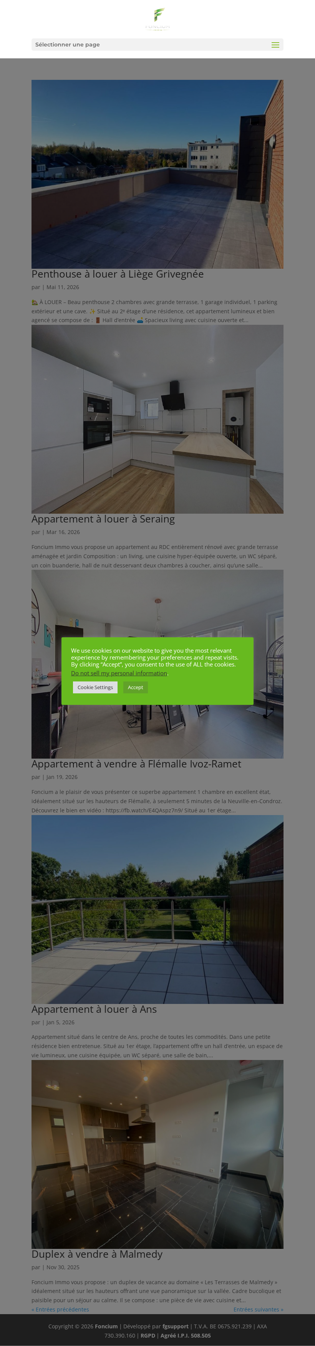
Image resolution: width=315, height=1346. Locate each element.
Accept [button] (135, 687)
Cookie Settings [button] (95, 687)
